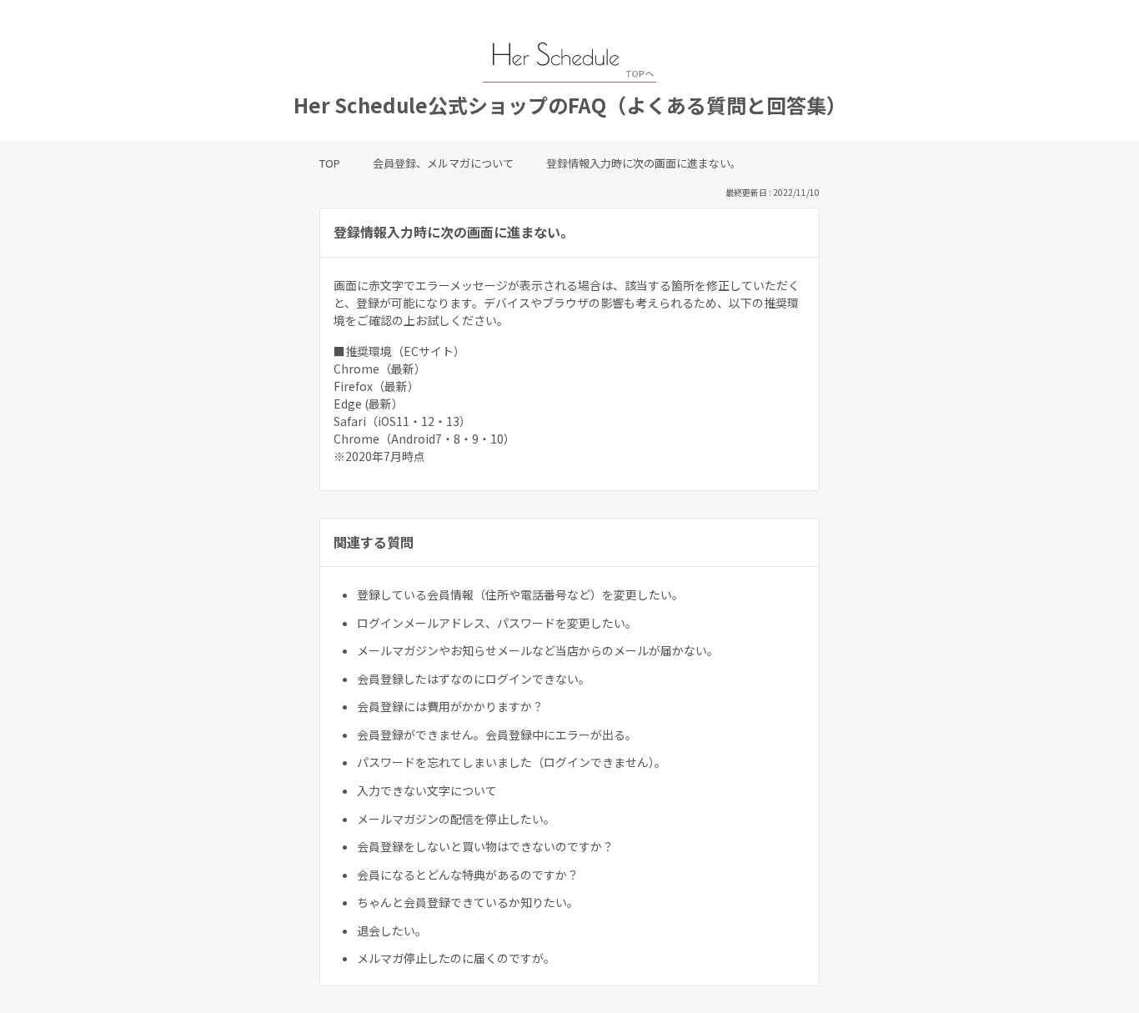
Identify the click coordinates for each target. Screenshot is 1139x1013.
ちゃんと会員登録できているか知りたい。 (468, 902)
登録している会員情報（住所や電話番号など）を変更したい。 (520, 594)
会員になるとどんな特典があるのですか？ (468, 874)
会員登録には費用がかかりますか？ (450, 706)
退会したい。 (392, 930)
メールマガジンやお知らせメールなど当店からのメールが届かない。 (538, 650)
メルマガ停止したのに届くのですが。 (456, 958)
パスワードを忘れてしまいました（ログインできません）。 (511, 762)
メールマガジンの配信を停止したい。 (456, 818)
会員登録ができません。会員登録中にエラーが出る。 (497, 734)
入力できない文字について (427, 790)
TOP (329, 163)
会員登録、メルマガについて (443, 163)
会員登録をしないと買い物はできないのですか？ (485, 846)
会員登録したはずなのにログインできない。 (473, 678)
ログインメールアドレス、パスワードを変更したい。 (497, 622)
